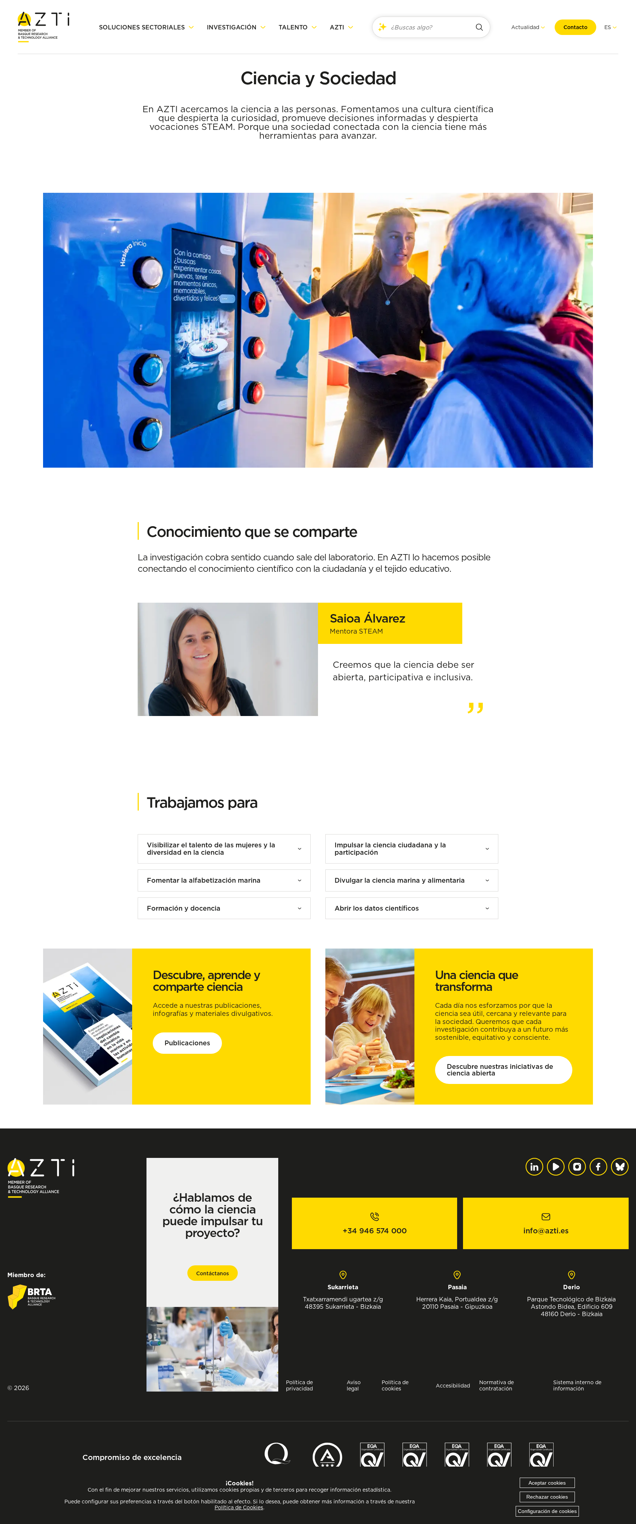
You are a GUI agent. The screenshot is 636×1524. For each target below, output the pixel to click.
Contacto (575, 27)
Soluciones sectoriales (142, 27)
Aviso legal (354, 1385)
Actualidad (525, 27)
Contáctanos (212, 1273)
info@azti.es (546, 1231)
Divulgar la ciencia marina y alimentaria (400, 880)
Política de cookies (395, 1385)
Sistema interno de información (577, 1385)
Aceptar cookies (547, 1483)
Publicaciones (187, 1043)
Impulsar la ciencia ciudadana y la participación (390, 849)
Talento (293, 27)
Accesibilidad (453, 1385)
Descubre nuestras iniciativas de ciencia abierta (500, 1069)
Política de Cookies (239, 1507)
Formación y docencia (183, 908)
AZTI (337, 27)
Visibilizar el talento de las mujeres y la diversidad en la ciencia (211, 849)
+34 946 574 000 (375, 1231)
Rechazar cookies (547, 1497)
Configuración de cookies (547, 1511)
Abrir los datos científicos (377, 908)
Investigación (232, 27)
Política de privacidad (299, 1385)
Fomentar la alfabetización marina (204, 880)
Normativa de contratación (496, 1385)
